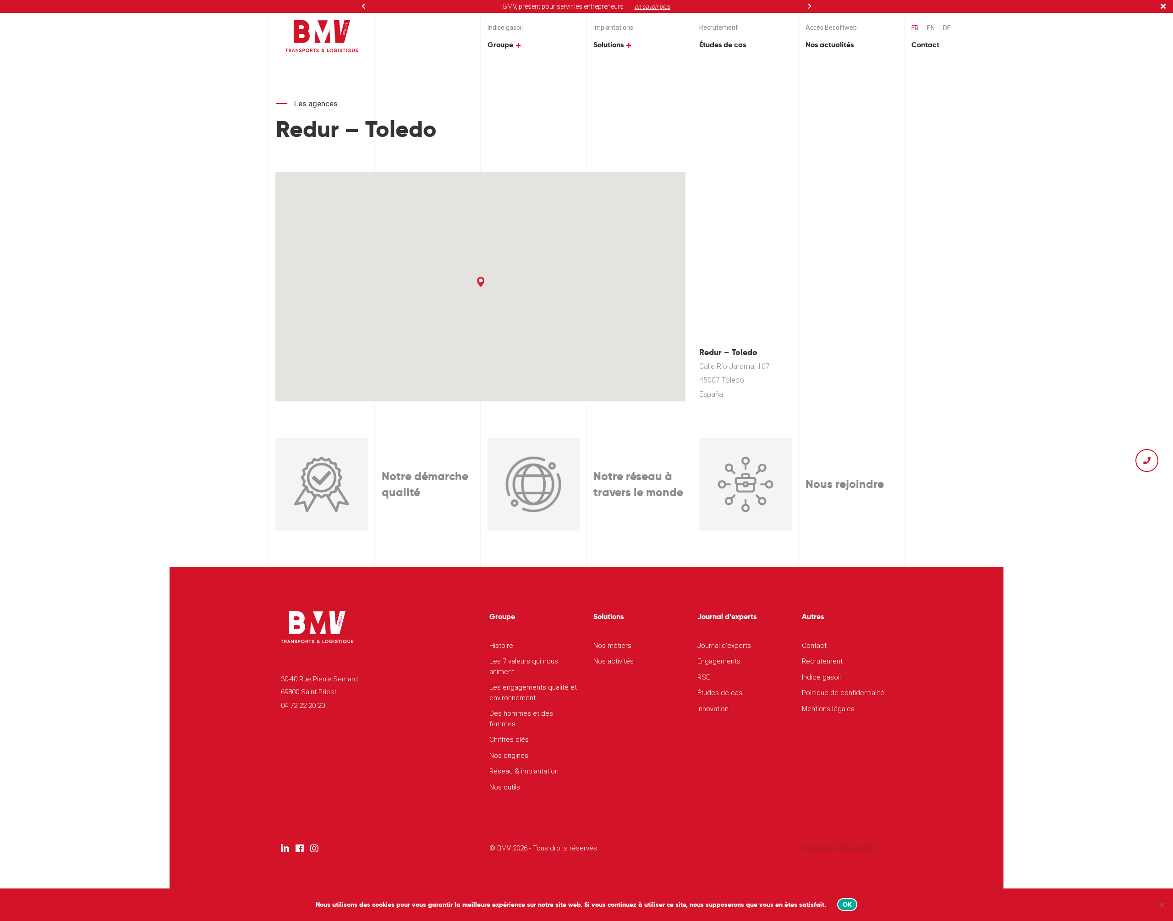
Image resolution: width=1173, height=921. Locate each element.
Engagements (718, 661)
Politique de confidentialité (843, 693)
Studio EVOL (859, 848)
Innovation (713, 709)
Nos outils (504, 787)
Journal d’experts (724, 645)
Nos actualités (830, 44)
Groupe (500, 44)
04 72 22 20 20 (303, 706)
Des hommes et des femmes (521, 718)
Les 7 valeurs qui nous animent (523, 666)
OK (847, 904)
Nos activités (613, 661)
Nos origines (508, 755)
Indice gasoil (505, 27)
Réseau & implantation (524, 771)
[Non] (1161, 905)
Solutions (608, 44)
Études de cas (722, 44)
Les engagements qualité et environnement (533, 692)
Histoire (501, 645)
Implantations (613, 27)
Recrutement (718, 27)
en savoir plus (652, 6)
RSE (703, 677)
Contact (925, 44)
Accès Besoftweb (831, 27)
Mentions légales (828, 709)
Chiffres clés (509, 739)
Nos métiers (612, 645)
